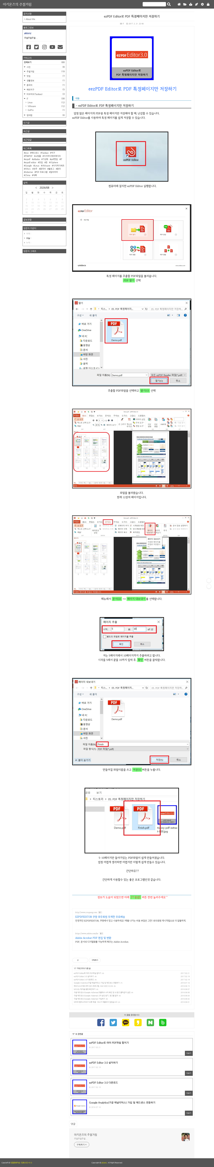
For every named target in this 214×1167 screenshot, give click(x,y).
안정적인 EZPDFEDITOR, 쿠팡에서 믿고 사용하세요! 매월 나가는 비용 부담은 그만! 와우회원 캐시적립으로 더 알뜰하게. (130, 920)
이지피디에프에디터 (52, 156)
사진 (45, 67)
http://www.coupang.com (86, 912)
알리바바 (54, 172)
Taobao (45, 153)
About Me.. (31, 19)
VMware (46, 106)
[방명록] (191, 4)
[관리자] (202, 4)
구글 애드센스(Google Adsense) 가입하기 (89, 999)
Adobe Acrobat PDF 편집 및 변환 (93, 938)
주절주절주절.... (81, 1138)
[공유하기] (81, 960)
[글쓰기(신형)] (196, 4)
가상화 (45, 159)
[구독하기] (209, 586)
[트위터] (113, 1023)
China (27, 175)
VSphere (54, 162)
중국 (59, 169)
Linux (46, 102)
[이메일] (60, 47)
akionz (104, 1163)
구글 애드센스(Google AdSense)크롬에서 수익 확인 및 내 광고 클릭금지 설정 (102, 992)
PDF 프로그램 (41, 172)
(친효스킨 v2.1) (26, 1162)
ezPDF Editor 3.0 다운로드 (84, 980)
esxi (27, 153)
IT (123, 24)
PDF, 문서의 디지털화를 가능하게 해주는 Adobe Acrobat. (102, 941)
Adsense (29, 172)
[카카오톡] (125, 1023)
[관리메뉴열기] (209, 580)
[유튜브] (52, 47)
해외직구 (45, 89)
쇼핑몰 (38, 156)
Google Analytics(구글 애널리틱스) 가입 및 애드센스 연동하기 (97, 983)
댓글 (73, 1123)
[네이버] (150, 1023)
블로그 (51, 169)
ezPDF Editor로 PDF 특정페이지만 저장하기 (132, 16)
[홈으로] (179, 4)
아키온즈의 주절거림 (17, 4)
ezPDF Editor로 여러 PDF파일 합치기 (87, 973)
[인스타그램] (44, 47)
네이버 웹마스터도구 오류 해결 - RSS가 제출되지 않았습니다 (95, 1002)
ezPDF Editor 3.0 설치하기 (84, 976)
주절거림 (45, 71)
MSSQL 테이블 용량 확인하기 (84, 989)
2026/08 (44, 187)
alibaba (36, 159)
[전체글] (185, 4)
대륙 (35, 175)
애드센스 (35, 153)
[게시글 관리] (85, 960)
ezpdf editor (30, 162)
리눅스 (28, 169)
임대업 (45, 115)
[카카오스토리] (138, 1023)
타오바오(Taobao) (45, 94)
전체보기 (44, 62)
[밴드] (162, 1023)
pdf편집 (54, 159)
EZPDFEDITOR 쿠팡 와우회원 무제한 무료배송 (100, 916)
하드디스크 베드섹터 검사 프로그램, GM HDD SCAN (93, 986)
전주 (35, 169)
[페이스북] (101, 1023)
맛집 (45, 76)
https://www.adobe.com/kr (86, 933)
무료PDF (28, 156)
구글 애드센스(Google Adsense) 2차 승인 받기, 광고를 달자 (96, 996)
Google (28, 165)
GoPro (46, 110)
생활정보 (45, 80)
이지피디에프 (58, 165)
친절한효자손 (15, 1163)
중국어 (45, 85)
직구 (53, 153)
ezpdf (27, 159)
